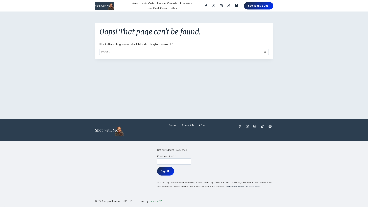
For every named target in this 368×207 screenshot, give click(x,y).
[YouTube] (213, 6)
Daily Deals (148, 3)
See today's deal (258, 5)
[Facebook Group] (236, 6)
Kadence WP (156, 201)
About (174, 8)
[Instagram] (221, 6)
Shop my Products (167, 3)
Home (135, 3)
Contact (204, 125)
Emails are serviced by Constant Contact (242, 186)
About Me (187, 125)
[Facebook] (206, 6)
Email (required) (166, 156)
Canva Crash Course (156, 8)
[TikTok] (229, 6)
